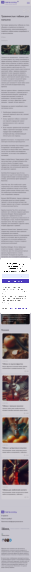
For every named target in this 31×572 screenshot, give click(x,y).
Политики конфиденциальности (18, 308)
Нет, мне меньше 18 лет (15, 281)
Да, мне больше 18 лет (15, 276)
